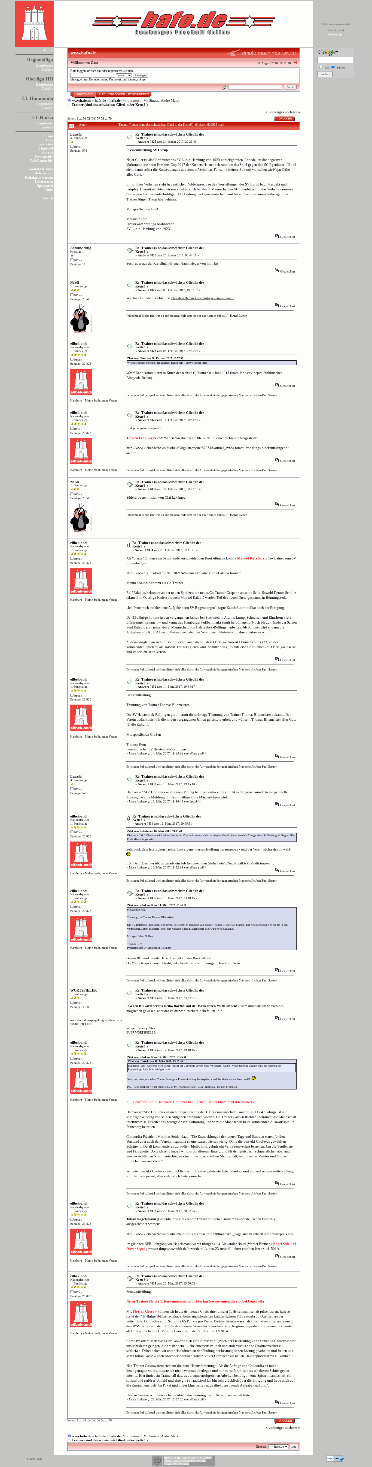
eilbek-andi (78, 344)
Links (48, 190)
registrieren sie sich (120, 71)
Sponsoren (45, 186)
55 (88, 119)
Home (48, 50)
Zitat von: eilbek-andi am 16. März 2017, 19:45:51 (156, 1057)
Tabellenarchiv (41, 160)
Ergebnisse (44, 65)
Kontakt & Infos (40, 169)
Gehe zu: (261, 1446)
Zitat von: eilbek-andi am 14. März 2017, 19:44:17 (156, 905)
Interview (45, 144)
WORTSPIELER (83, 990)
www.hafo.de (81, 100)
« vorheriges (275, 112)
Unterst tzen (44, 181)
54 (84, 119)
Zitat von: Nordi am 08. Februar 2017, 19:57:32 (155, 358)
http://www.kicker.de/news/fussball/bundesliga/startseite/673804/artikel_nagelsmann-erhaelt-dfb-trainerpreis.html (210, 1234)
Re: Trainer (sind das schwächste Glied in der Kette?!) (169, 136)
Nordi (74, 282)
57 (98, 119)
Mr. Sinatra (152, 100)
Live (49, 140)
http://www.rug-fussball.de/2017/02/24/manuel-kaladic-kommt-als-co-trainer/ (183, 573)
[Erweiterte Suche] (224, 87)
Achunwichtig (80, 248)
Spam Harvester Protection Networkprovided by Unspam (185, 1462)
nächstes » (292, 112)
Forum (47, 136)
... (81, 119)
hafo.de (100, 100)
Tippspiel (46, 148)
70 (110, 119)
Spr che (47, 152)
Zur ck (48, 198)
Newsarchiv (44, 156)
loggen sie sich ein (89, 71)
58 (102, 119)
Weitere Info (335, 34)
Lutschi (76, 134)
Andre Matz (169, 100)
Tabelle (47, 69)
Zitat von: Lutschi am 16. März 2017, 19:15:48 (154, 831)
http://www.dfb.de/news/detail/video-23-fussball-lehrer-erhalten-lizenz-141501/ (219, 1249)
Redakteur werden (39, 177)
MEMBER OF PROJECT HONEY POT (188, 1457)
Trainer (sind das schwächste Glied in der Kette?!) (110, 105)
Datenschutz (44, 173)
